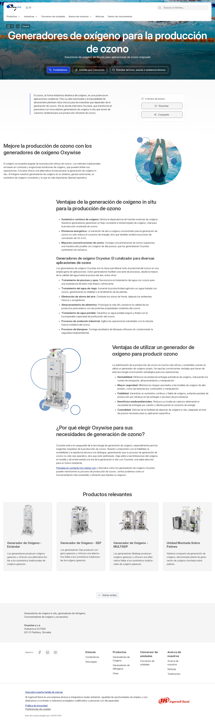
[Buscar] (159, 7)
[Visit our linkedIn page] (47, 652)
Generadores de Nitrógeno (121, 667)
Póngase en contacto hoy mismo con (76, 467)
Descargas (91, 661)
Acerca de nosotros (172, 663)
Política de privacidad (36, 705)
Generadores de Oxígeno (121, 659)
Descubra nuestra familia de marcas (44, 692)
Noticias (171, 669)
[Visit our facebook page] (39, 652)
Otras (115, 673)
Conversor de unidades (147, 663)
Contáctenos (92, 657)
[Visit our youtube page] (55, 652)
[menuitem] (13, 16)
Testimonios (173, 673)
